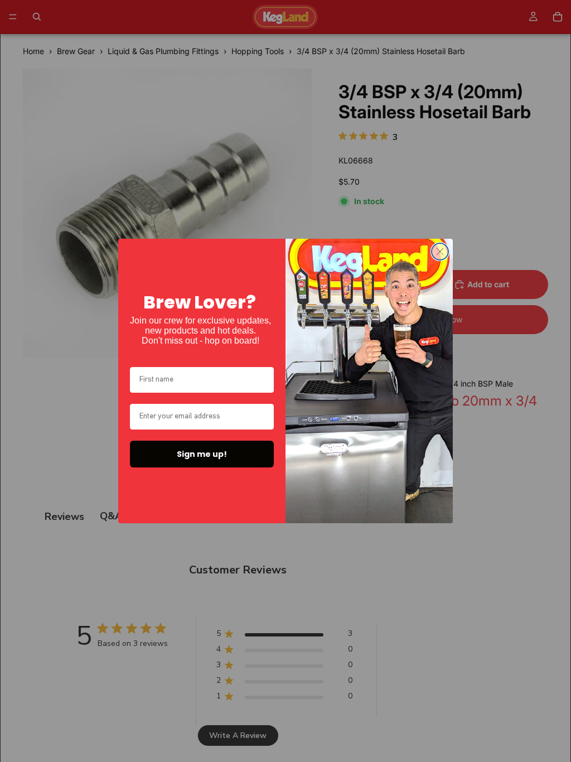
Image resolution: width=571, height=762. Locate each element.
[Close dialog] (440, 251)
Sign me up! (202, 454)
